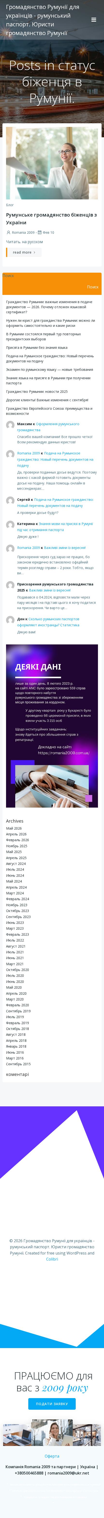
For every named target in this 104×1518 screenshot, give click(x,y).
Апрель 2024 (16, 887)
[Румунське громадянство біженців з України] (52, 162)
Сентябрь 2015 (18, 1064)
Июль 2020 (15, 975)
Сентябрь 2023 (18, 916)
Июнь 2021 (15, 958)
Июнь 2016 (15, 1052)
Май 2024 (14, 881)
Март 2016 (15, 1058)
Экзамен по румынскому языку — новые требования (49, 369)
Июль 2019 (15, 1016)
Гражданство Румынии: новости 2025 (37, 391)
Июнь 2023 (15, 922)
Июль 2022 (15, 940)
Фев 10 (48, 232)
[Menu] (94, 20)
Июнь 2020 (15, 981)
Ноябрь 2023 (16, 905)
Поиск (8, 275)
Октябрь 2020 (17, 969)
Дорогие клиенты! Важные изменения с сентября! (47, 400)
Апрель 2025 (16, 857)
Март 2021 (15, 964)
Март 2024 (15, 893)
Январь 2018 (16, 1046)
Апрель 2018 (16, 1040)
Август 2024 (16, 863)
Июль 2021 (15, 952)
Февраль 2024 (17, 899)
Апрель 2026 (16, 834)
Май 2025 (14, 851)
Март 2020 (15, 999)
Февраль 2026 (17, 840)
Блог (10, 205)
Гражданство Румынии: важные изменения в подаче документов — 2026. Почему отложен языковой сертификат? (49, 306)
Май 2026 (14, 828)
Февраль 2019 (17, 1023)
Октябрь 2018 (17, 1028)
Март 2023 (15, 928)
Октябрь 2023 (17, 910)
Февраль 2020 (17, 1005)
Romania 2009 (23, 232)
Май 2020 (14, 987)
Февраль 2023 (17, 934)
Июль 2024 (15, 869)
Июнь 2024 (15, 875)
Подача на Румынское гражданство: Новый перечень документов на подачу (55, 459)
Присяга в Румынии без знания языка (36, 347)
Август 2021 (16, 946)
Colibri (52, 1259)
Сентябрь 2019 (18, 1011)
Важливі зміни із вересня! (65, 547)
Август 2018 (16, 1034)
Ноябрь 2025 (16, 846)
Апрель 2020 (16, 993)
